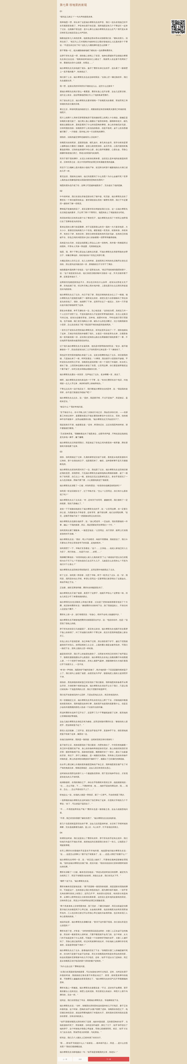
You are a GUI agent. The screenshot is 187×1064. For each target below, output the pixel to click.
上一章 (65, 1059)
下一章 (108, 1059)
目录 (80, 1059)
